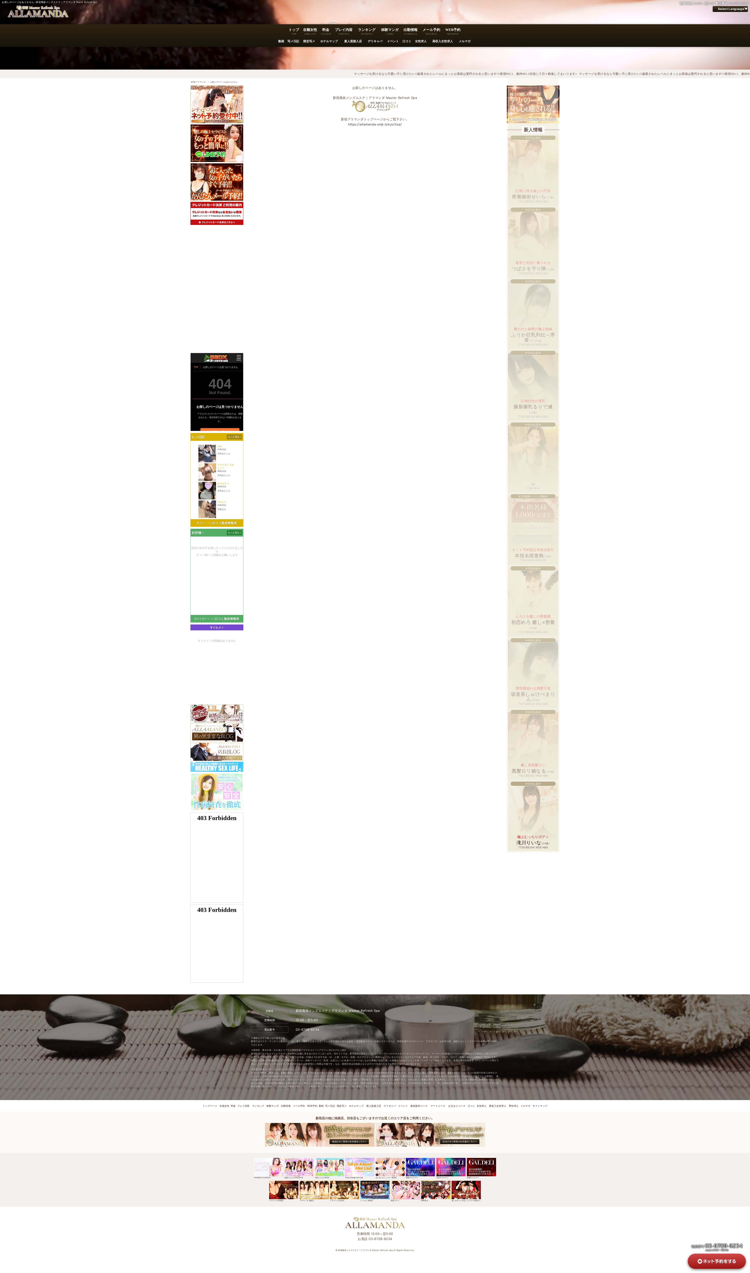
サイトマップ (540, 1105)
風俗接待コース (419, 1105)
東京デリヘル (204, 523)
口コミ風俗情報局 (224, 523)
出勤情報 (411, 31)
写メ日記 (293, 41)
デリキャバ (375, 41)
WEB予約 (453, 31)
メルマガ (465, 41)
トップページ (210, 1105)
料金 (326, 31)
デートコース (438, 1105)
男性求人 (514, 1105)
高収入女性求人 (442, 41)
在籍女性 (310, 31)
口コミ (407, 41)
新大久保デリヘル (204, 618)
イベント (393, 41)
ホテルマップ (329, 41)
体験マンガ (390, 31)
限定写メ (309, 41)
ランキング (367, 31)
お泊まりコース (456, 1105)
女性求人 (421, 41)
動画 (281, 41)
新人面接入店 (353, 41)
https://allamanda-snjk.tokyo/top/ (375, 124)
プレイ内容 (344, 31)
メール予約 (431, 31)
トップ (294, 31)
